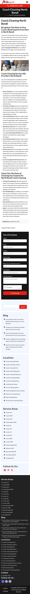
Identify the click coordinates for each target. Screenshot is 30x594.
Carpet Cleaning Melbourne (13, 374)
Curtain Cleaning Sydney (12, 381)
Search (5, 303)
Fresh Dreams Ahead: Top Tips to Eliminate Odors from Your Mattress (14, 528)
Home (6, 15)
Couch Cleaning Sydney (12, 387)
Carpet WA (9, 435)
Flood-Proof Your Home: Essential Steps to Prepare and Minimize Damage (15, 347)
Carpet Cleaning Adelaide (13, 377)
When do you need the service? (11, 263)
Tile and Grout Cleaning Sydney (14, 400)
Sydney (6, 588)
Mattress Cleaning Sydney (13, 394)
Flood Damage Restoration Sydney (15, 390)
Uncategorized (10, 458)
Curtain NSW (9, 442)
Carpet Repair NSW (11, 422)
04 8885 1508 (6, 575)
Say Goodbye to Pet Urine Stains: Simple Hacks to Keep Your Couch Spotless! (15, 321)
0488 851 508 (16, 6)
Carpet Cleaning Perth (12, 368)
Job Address (6, 270)
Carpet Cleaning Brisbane (13, 371)
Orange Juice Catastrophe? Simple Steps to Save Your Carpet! (15, 524)
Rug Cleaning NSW (11, 451)
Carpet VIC (9, 432)
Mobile (5, 251)
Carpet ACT (9, 412)
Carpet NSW (9, 415)
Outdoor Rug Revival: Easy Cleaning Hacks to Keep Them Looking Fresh (14, 532)
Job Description (7, 276)
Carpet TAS (9, 428)
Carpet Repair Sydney (12, 384)
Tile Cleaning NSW (11, 455)
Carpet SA (8, 425)
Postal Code (6, 257)
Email (4, 244)
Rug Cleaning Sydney (11, 397)
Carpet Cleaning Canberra (13, 364)
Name (4, 238)
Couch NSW (9, 438)
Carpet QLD (9, 419)
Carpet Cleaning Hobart (12, 361)
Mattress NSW (10, 448)
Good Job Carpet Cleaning (19, 37)
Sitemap (6, 591)
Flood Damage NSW (11, 445)
